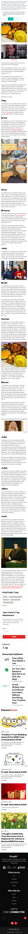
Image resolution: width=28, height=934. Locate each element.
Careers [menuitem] (14, 904)
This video (9, 112)
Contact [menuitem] (14, 900)
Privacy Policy (10, 932)
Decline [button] (17, 19)
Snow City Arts (20, 215)
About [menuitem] (14, 894)
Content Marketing (15, 597)
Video (6, 599)
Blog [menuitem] (14, 885)
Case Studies (8, 602)
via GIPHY (14, 59)
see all (4, 605)
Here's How (15, 599)
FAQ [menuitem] (14, 897)
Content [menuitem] (14, 879)
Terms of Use (18, 932)
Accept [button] (10, 19)
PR (5, 597)
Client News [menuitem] (14, 882)
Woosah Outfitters (16, 129)
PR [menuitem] (14, 876)
